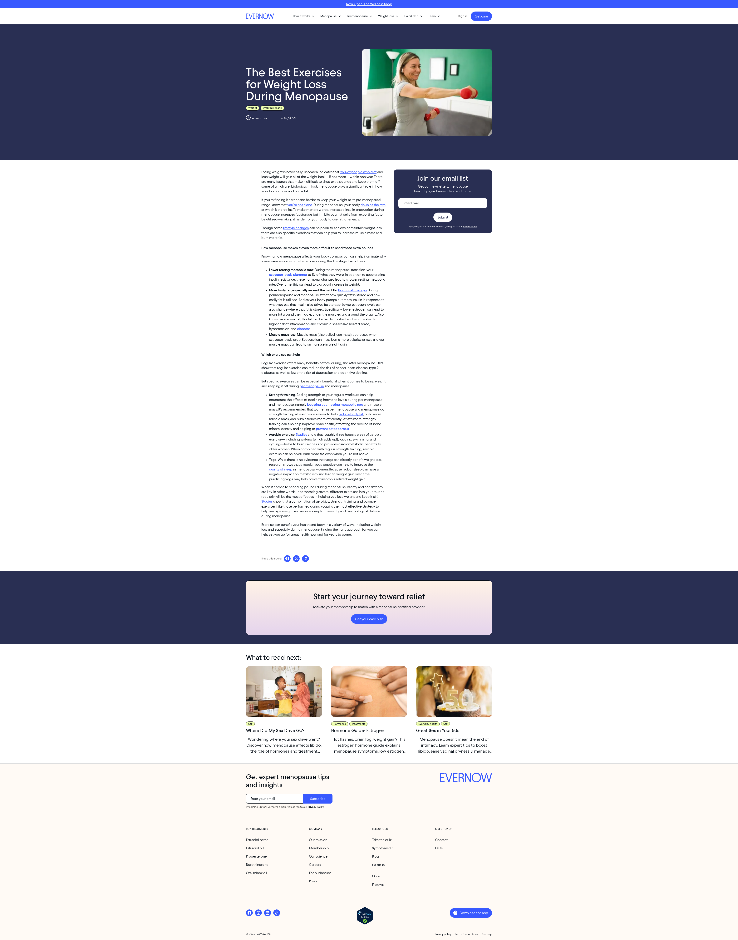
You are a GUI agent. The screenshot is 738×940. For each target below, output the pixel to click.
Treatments (358, 723)
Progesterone (256, 856)
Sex (250, 723)
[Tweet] (296, 558)
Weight (252, 107)
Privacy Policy (316, 806)
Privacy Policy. (470, 226)
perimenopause (312, 386)
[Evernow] (466, 778)
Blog (375, 856)
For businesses (320, 873)
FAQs (439, 848)
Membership (319, 848)
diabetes (303, 329)
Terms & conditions (466, 934)
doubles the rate (373, 205)
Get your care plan (369, 619)
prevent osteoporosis (332, 429)
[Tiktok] (276, 912)
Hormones (339, 723)
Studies (301, 434)
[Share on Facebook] (287, 558)
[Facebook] (249, 912)
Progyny (378, 884)
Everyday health (272, 107)
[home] (260, 16)
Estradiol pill (255, 848)
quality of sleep (280, 469)
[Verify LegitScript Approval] (365, 916)
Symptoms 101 (382, 848)
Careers (315, 864)
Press (313, 881)
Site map (487, 934)
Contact (441, 840)
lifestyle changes (296, 228)
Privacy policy (443, 934)
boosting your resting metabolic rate (335, 404)
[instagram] (258, 912)
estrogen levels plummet (288, 274)
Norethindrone (257, 864)
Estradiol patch (257, 840)
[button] (304, 16)
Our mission (318, 840)
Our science (318, 856)
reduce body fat (351, 414)
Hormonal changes (352, 290)
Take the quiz (382, 840)
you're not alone (299, 205)
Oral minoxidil (256, 873)
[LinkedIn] (267, 912)
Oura (376, 876)
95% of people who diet (358, 172)
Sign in (463, 16)
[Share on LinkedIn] (305, 558)
